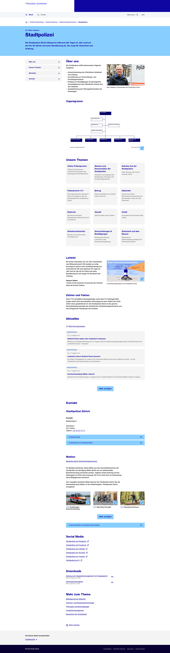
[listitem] (43, 61)
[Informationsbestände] (112, 582)
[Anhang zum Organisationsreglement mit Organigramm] (112, 577)
